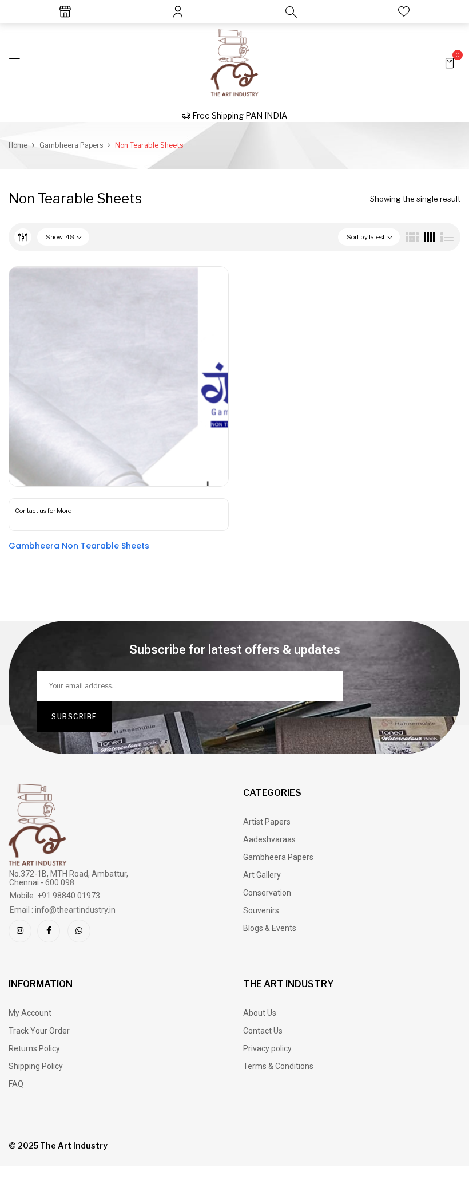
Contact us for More (43, 511)
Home (18, 145)
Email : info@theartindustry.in (63, 909)
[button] (449, 62)
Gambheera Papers (71, 145)
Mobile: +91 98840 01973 (55, 895)
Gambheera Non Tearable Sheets (79, 545)
